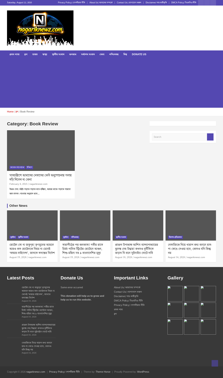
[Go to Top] (215, 363)
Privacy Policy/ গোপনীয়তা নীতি (71, 2)
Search (210, 137)
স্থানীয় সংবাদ (58, 54)
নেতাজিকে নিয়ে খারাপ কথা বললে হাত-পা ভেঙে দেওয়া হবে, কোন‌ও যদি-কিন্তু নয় (190, 248)
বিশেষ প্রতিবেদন (175, 237)
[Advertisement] (111, 83)
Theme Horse (103, 372)
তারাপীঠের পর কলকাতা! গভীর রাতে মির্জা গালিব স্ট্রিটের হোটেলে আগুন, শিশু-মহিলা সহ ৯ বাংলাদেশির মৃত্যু (82, 248)
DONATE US (139, 54)
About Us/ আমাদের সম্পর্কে (100, 2)
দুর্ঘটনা (13, 237)
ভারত (35, 54)
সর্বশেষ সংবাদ (88, 54)
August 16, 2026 (123, 257)
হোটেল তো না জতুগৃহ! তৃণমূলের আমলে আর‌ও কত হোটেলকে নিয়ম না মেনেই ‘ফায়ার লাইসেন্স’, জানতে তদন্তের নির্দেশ (32, 248)
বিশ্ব (125, 54)
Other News (18, 205)
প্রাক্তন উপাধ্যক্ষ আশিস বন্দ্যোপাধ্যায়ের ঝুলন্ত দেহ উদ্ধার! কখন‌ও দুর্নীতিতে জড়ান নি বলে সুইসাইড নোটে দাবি (136, 248)
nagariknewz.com (38, 184)
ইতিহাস (29, 167)
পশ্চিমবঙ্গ (114, 54)
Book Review (17, 167)
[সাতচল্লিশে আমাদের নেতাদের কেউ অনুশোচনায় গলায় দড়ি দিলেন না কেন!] (41, 150)
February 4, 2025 (18, 184)
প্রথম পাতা (14, 54)
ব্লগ (25, 54)
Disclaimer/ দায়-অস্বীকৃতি (156, 2)
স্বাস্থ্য (44, 54)
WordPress (143, 372)
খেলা (102, 54)
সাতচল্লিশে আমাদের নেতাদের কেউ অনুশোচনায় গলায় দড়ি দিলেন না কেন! (40, 177)
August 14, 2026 (176, 257)
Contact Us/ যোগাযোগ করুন (129, 2)
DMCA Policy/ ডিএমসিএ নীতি (183, 2)
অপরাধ (72, 54)
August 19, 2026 (17, 257)
